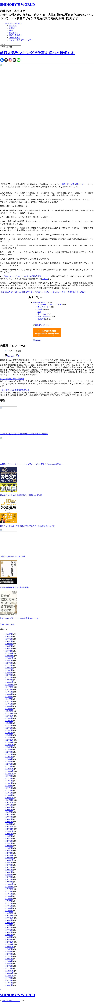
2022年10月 (9, 745)
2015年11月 (9, 944)
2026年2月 (9, 649)
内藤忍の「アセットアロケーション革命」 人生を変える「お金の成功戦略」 (31, 464)
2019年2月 (9, 851)
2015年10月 (9, 947)
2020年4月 (9, 817)
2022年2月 (9, 764)
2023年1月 (9, 738)
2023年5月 (9, 728)
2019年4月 (9, 846)
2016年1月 (9, 940)
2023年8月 (9, 721)
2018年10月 (9, 860)
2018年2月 (9, 879)
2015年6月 (9, 956)
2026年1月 (9, 651)
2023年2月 (9, 735)
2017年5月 (9, 901)
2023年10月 (9, 716)
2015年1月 (9, 968)
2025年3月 (9, 675)
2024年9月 (9, 689)
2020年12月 (9, 798)
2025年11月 (9, 656)
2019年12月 (9, 826)
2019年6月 (9, 841)
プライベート (14, 38)
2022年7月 (9, 752)
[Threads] (14, 60)
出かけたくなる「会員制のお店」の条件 (68, 292)
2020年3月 (9, 819)
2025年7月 (9, 665)
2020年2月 (9, 822)
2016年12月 (9, 913)
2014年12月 (9, 971)
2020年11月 (9, 800)
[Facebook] (2, 60)
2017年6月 (9, 899)
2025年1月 (9, 680)
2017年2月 (9, 908)
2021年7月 (9, 781)
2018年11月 (9, 858)
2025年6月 (9, 668)
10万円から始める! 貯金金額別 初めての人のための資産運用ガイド (27, 526)
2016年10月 (9, 918)
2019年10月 (9, 831)
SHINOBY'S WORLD (17, 4)
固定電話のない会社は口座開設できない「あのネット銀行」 (25, 292)
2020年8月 (9, 807)
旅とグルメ (13, 33)
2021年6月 (9, 783)
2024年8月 (9, 692)
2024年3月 (9, 704)
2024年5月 (9, 699)
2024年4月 (9, 701)
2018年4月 (9, 875)
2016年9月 (9, 920)
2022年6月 (9, 754)
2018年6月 (9, 870)
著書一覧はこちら (7, 624)
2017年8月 (9, 894)
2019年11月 (9, 829)
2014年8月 (9, 980)
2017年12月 (9, 884)
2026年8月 (9, 634)
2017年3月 (9, 906)
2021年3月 (9, 790)
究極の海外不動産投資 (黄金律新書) (14, 587)
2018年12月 (9, 855)
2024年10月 (9, 687)
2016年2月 (9, 937)
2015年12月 (9, 942)
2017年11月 (9, 887)
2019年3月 (9, 848)
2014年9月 (9, 978)
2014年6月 (9, 985)
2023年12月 (9, 711)
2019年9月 (9, 834)
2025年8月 (9, 663)
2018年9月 (9, 863)
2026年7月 (9, 637)
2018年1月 (9, 882)
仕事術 (12, 28)
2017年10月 (9, 889)
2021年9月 (9, 776)
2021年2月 (9, 793)
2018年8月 (9, 865)
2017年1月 (9, 911)
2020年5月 (9, 814)
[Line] (18, 60)
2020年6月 (9, 812)
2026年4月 (9, 644)
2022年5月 (9, 757)
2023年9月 (9, 718)
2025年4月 (9, 673)
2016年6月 (9, 927)
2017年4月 (9, 903)
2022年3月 (9, 762)
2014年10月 (9, 976)
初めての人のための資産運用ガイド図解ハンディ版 (21, 495)
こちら (45, 279)
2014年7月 (9, 983)
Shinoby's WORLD (40, 302)
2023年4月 (9, 730)
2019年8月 (9, 836)
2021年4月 (9, 788)
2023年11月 (9, 713)
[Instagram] (10, 60)
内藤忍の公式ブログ (11, 1001)
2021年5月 (9, 786)
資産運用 (13, 26)
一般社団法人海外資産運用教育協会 (14, 390)
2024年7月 (9, 694)
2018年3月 (9, 877)
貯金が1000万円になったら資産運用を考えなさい (20, 618)
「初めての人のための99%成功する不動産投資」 (23, 276)
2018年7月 (9, 867)
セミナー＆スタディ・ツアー (21, 40)
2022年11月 (9, 742)
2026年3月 (9, 646)
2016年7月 (9, 925)
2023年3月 (9, 733)
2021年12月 (9, 769)
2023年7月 (9, 723)
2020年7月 (9, 810)
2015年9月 (9, 949)
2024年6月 (9, 697)
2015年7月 (9, 954)
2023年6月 (9, 725)
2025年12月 (9, 653)
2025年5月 (9, 670)
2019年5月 (9, 843)
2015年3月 (9, 964)
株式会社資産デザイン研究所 (12, 379)
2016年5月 (9, 930)
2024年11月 (9, 685)
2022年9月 (9, 747)
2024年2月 (9, 706)
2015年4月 (9, 961)
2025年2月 (9, 677)
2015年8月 (9, 952)
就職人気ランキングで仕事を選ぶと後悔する (37, 53)
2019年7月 (9, 839)
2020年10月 (9, 802)
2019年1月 (9, 853)
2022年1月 (9, 766)
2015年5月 (9, 959)
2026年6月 (9, 639)
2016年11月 (9, 915)
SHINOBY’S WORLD (13, 23)
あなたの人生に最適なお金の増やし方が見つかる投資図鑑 (24, 434)
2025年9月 (9, 661)
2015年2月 (9, 966)
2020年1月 (9, 824)
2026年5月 (9, 641)
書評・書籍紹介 (15, 35)
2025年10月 (9, 658)
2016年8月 (9, 923)
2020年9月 (9, 805)
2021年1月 (9, 795)
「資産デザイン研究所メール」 (72, 184)
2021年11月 (9, 771)
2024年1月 (9, 709)
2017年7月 (9, 896)
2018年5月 (9, 872)
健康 (11, 30)
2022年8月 (9, 750)
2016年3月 (9, 935)
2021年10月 (9, 774)
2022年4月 (9, 759)
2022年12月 (9, 740)
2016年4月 (9, 932)
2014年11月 (9, 973)
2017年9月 (9, 891)
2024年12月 (9, 682)
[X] (6, 60)
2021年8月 (9, 778)
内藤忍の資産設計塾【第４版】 (13, 556)
